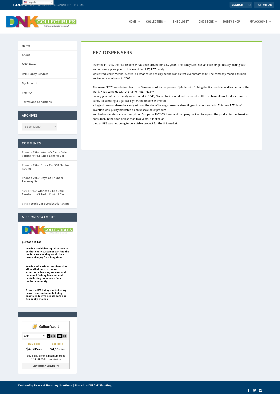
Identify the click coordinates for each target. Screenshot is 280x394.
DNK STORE (206, 21)
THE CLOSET (181, 21)
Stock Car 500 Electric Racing (45, 166)
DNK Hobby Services (35, 74)
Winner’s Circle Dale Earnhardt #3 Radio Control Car (44, 153)
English (31, 2)
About (26, 55)
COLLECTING (154, 21)
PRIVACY (27, 92)
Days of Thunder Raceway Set (42, 179)
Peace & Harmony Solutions (53, 385)
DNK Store (29, 64)
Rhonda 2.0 (29, 152)
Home (132, 21)
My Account (258, 21)
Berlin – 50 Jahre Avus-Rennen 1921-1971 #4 (56, 4)
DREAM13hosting (100, 385)
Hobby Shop (231, 21)
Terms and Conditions (37, 102)
